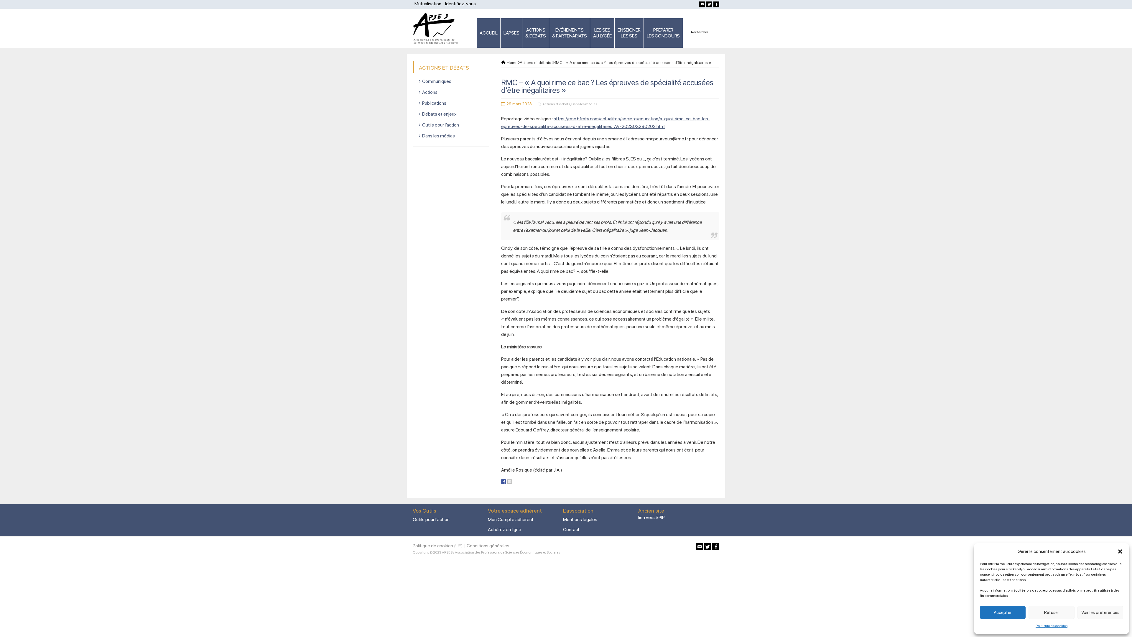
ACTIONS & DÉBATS (535, 33)
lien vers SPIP (651, 517)
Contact (571, 529)
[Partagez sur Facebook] (503, 481)
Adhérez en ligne (504, 529)
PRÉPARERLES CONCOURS (663, 33)
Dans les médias (584, 104)
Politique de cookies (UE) (438, 546)
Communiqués (436, 81)
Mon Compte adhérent (511, 519)
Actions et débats (556, 104)
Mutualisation (427, 3)
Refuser (1051, 612)
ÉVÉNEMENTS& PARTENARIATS (569, 33)
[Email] (702, 4)
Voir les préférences (1100, 612)
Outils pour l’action (440, 125)
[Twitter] (709, 4)
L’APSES (511, 33)
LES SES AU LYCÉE (602, 33)
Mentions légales (580, 519)
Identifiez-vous (460, 3)
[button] (1120, 551)
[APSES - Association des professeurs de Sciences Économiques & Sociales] (438, 28)
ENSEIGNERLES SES (629, 33)
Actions (429, 92)
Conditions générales (488, 546)
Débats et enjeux (439, 114)
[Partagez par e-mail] (509, 481)
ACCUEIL (488, 33)
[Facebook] (716, 4)
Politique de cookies (1051, 626)
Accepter (1003, 612)
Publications (434, 103)
